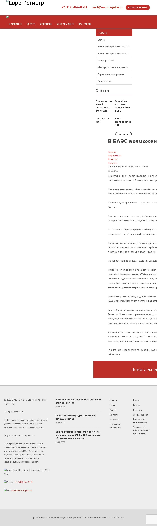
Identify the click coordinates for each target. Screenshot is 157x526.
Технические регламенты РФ (113, 53)
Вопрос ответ (105, 81)
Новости (102, 32)
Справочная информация (111, 74)
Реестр (136, 405)
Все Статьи (123, 134)
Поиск (136, 400)
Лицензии (114, 419)
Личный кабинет (140, 414)
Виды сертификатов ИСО (123, 121)
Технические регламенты (116, 426)
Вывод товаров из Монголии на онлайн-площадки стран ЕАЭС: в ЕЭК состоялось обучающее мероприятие (78, 435)
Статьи (101, 39)
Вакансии (137, 409)
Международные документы (113, 67)
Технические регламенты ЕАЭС (114, 46)
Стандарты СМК (106, 60)
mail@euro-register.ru (107, 7)
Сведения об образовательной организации (141, 430)
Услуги (113, 409)
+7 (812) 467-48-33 (74, 7)
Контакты (114, 414)
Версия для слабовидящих (140, 421)
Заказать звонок (137, 7)
